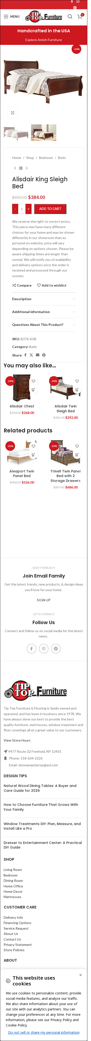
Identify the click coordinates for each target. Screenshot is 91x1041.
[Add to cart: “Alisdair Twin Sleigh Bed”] (77, 389)
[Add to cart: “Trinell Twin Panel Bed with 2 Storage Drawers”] (77, 454)
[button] (8, 82)
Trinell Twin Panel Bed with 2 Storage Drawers (65, 476)
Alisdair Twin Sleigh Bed (66, 408)
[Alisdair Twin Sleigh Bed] (65, 388)
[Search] (70, 16)
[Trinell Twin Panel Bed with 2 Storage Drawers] (65, 453)
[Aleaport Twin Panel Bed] (22, 453)
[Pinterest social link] (75, 8)
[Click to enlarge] (12, 112)
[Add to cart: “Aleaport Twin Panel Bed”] (33, 454)
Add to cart (50, 209)
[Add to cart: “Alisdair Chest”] (33, 389)
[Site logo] (44, 16)
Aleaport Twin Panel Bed (21, 474)
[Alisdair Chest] (22, 388)
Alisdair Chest (22, 406)
